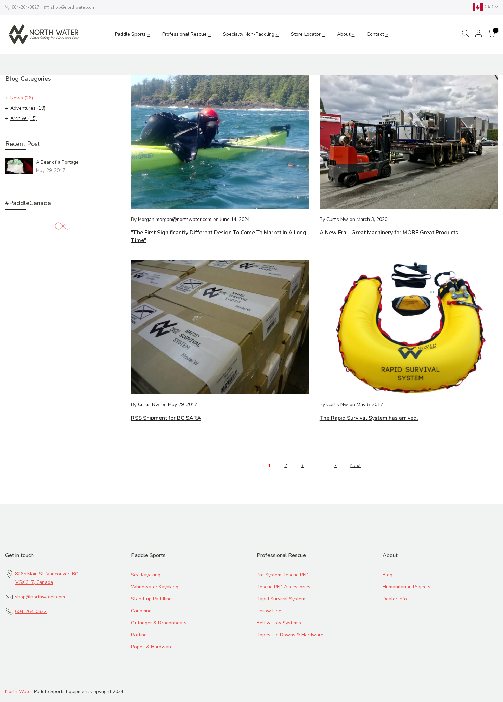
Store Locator (306, 34)
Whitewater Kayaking (154, 587)
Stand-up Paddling (151, 599)
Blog (387, 575)
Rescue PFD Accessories (283, 587)
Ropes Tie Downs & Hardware (290, 634)
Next (355, 465)
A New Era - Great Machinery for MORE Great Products (389, 232)
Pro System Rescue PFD (283, 575)
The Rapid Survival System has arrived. (369, 418)
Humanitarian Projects (406, 587)
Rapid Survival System (281, 599)
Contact (375, 34)
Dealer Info (395, 599)
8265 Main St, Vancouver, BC (46, 574)
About (343, 34)
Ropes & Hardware (152, 646)
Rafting (139, 634)
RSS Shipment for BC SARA (166, 418)
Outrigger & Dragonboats (158, 622)
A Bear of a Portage (57, 162)
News (21, 98)
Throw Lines (270, 610)
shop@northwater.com (73, 7)
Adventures (28, 108)
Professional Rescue (184, 34)
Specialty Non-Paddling (248, 34)
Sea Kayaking (145, 575)
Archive (23, 118)
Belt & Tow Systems (279, 622)
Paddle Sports (130, 34)
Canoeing (141, 610)
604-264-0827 (25, 7)
